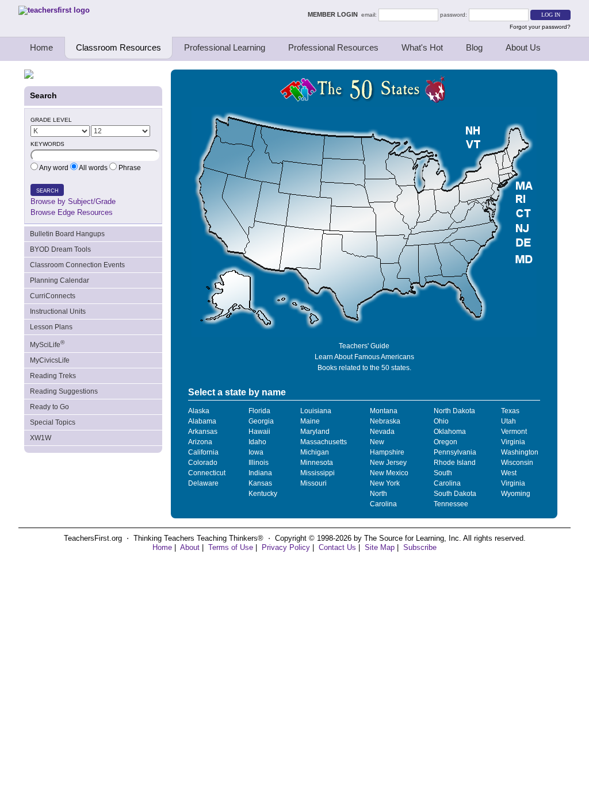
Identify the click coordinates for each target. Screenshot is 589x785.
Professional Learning (224, 47)
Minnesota (316, 463)
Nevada (382, 432)
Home (41, 47)
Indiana (260, 473)
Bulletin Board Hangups (67, 234)
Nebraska (385, 421)
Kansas (260, 483)
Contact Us (337, 547)
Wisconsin (517, 463)
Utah (508, 421)
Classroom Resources (118, 47)
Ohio (441, 421)
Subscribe (420, 547)
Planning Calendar (59, 280)
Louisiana (315, 411)
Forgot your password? (540, 27)
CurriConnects (52, 296)
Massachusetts (323, 442)
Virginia (513, 442)
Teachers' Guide (364, 346)
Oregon (445, 442)
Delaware (203, 483)
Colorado (202, 463)
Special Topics (52, 422)
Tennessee (451, 504)
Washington (519, 452)
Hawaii (259, 432)
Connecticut (206, 473)
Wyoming (515, 494)
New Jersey (388, 463)
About (190, 547)
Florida (259, 411)
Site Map (380, 547)
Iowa (255, 452)
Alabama (202, 421)
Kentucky (262, 494)
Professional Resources (333, 47)
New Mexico (389, 473)
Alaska (198, 411)
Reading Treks (53, 376)
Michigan (314, 452)
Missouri (313, 483)
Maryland (315, 432)
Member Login (334, 14)
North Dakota (454, 411)
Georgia (261, 421)
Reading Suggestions (64, 391)
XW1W (40, 438)
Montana (383, 411)
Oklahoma (450, 432)
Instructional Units (58, 311)
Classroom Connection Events (77, 265)
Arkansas (202, 432)
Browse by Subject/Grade (73, 201)
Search (47, 191)
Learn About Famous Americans (364, 357)
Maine (310, 421)
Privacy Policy (286, 547)
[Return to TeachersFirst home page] (54, 10)
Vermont (514, 432)
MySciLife (47, 344)
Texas (510, 411)
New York (385, 483)
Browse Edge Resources (71, 212)
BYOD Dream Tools (60, 249)
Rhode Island (455, 463)
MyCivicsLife (50, 360)
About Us (523, 47)
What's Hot (422, 47)
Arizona (200, 442)
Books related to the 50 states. (364, 368)
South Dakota (455, 494)
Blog (474, 47)
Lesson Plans (51, 327)
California (203, 452)
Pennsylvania (455, 452)
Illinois (258, 463)
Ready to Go (49, 407)
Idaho (257, 442)
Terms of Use (230, 547)
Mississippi (317, 473)
